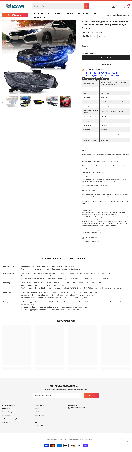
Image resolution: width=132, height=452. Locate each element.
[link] (16, 367)
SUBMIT (91, 395)
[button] (6, 57)
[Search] (60, 6)
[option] (39, 57)
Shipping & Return (76, 258)
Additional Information (52, 258)
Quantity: (85, 46)
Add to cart (106, 58)
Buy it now (106, 64)
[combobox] (58, 6)
